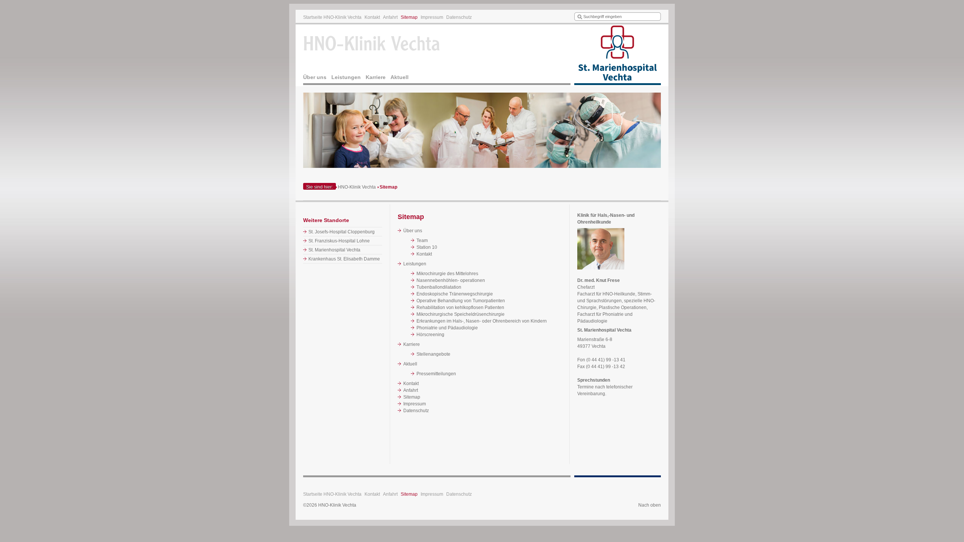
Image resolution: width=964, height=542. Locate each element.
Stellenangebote (433, 354)
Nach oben (649, 505)
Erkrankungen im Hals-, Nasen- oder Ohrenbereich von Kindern (481, 321)
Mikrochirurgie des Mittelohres (447, 273)
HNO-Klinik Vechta (357, 187)
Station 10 (426, 247)
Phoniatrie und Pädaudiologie (447, 327)
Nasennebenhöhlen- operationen (450, 280)
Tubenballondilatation (438, 287)
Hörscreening (430, 334)
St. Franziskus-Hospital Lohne (339, 241)
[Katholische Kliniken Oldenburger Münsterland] (617, 55)
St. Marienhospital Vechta (334, 250)
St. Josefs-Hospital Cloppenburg (341, 231)
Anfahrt (390, 17)
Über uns (314, 77)
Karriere (376, 77)
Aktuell (399, 77)
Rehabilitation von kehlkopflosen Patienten (460, 307)
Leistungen (346, 77)
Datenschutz (459, 17)
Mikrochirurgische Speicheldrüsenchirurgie (460, 314)
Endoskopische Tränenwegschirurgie (454, 294)
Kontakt (372, 17)
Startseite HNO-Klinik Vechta (332, 17)
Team (422, 240)
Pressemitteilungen (436, 373)
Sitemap (409, 17)
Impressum (432, 17)
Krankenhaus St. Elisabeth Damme (344, 259)
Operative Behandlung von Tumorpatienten (460, 300)
